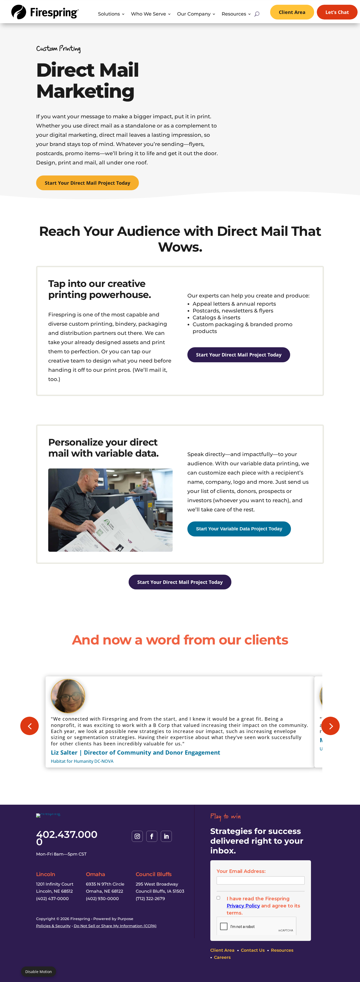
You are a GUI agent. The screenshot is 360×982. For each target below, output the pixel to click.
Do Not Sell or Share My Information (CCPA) (115, 926)
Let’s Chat (337, 12)
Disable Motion (38, 971)
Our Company (194, 14)
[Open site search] (256, 14)
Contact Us (253, 950)
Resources (234, 14)
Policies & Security (53, 926)
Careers (222, 957)
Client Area (292, 12)
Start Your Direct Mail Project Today (87, 183)
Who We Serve (148, 14)
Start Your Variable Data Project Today (239, 528)
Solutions (109, 14)
